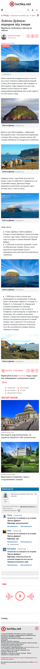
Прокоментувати (12, 526)
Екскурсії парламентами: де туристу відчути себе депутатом (18, 436)
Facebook (22, 376)
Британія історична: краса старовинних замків (15, 478)
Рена (9, 531)
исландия (11, 390)
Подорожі (5, 46)
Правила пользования (7, 657)
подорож (11, 388)
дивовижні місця (14, 393)
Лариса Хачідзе (14, 36)
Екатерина (11, 549)
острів (22, 390)
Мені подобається (26, 526)
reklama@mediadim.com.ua (31, 647)
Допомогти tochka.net (20, 16)
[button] (32, 10)
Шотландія (24, 388)
